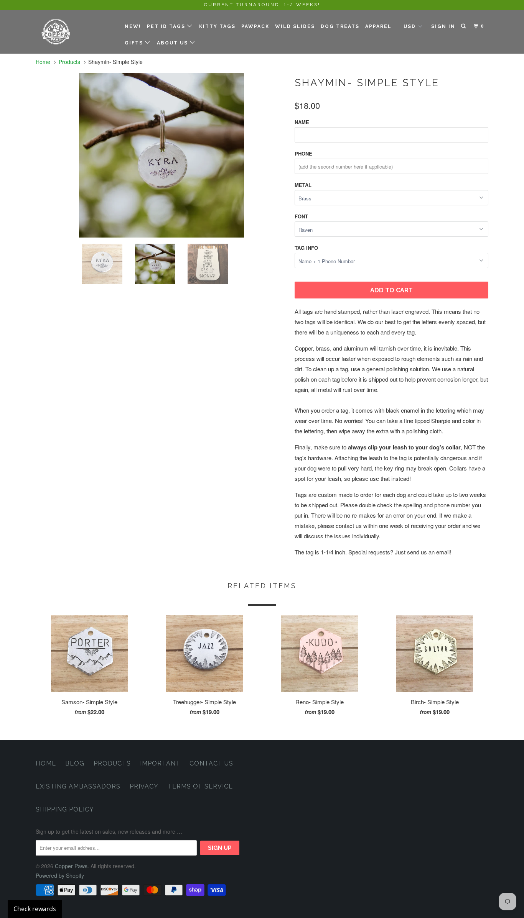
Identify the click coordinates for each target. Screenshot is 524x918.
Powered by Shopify (60, 875)
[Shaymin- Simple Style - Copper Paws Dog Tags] (161, 155)
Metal (303, 185)
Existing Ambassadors (78, 786)
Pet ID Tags (167, 26)
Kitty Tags (217, 26)
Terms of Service (200, 786)
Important (160, 763)
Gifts (135, 43)
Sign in (443, 26)
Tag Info (306, 247)
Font (301, 216)
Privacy (144, 786)
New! (133, 26)
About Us (173, 43)
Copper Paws (71, 866)
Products (69, 62)
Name (302, 122)
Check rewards (34, 909)
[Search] (464, 26)
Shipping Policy (65, 809)
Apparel (378, 26)
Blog (74, 763)
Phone (303, 153)
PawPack (255, 26)
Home (46, 763)
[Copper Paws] (75, 31)
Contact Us (211, 763)
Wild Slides (295, 26)
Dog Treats (340, 26)
